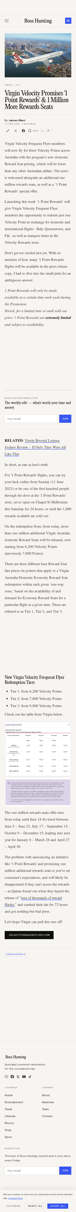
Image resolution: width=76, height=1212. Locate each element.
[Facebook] (12, 1076)
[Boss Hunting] (38, 21)
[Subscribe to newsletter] (68, 21)
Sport (8, 1137)
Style (8, 1130)
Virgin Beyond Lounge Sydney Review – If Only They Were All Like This (35, 447)
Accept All (57, 1206)
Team (45, 1109)
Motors (9, 1123)
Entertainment (14, 1102)
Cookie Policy (15, 1198)
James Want (17, 120)
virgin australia (15, 954)
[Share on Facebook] (23, 131)
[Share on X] (15, 131)
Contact (47, 1116)
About (46, 1095)
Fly (18, 85)
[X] (18, 1076)
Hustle (9, 1095)
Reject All (35, 1206)
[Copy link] (8, 131)
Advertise (48, 1102)
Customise (13, 1206)
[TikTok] (30, 1076)
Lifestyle (10, 1116)
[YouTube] (24, 1076)
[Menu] (7, 21)
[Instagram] (6, 1076)
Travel (9, 85)
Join (65, 418)
